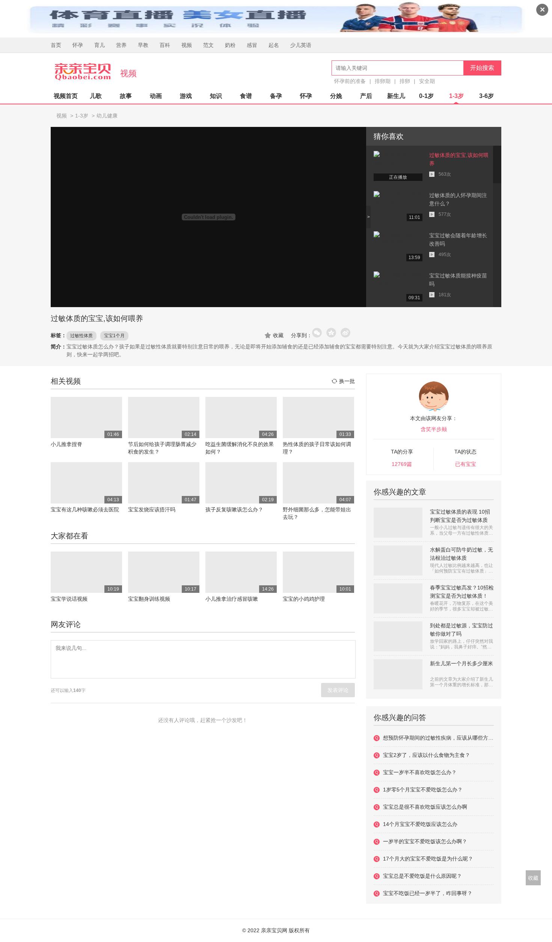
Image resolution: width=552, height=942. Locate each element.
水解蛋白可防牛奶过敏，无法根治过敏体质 (461, 554)
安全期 (427, 81)
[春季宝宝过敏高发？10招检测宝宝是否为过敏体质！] (398, 598)
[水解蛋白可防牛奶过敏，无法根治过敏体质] (398, 561)
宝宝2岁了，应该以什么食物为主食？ (426, 755)
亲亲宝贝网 (83, 71)
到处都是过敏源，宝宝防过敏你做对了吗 (461, 629)
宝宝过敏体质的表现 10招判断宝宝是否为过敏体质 (460, 516)
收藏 (278, 335)
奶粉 (230, 45)
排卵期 (383, 81)
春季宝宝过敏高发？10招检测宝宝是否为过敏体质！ (462, 592)
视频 (186, 45)
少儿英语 (300, 45)
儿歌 (96, 96)
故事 (126, 96)
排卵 (405, 81)
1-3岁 (456, 96)
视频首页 (66, 96)
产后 (366, 96)
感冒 (252, 45)
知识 (216, 96)
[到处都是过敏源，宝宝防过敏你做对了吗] (398, 636)
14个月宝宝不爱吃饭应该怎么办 (420, 824)
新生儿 (396, 96)
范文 (208, 45)
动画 (156, 96)
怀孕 (77, 45)
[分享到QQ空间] (331, 333)
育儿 (99, 45)
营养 (121, 45)
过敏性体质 (81, 335)
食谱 (246, 96)
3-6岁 (486, 96)
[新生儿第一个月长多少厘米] (398, 674)
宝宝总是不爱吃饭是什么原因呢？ (422, 876)
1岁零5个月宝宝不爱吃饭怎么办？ (423, 790)
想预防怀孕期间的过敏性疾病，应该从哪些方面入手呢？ (438, 738)
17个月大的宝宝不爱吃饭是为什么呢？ (428, 859)
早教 (143, 45)
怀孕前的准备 (350, 81)
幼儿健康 (107, 116)
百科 (165, 45)
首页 (56, 45)
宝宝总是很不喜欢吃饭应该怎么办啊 (425, 807)
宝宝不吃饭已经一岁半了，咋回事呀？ (427, 893)
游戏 (186, 96)
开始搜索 (482, 68)
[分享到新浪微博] (346, 333)
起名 (273, 45)
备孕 (276, 96)
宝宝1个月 (114, 335)
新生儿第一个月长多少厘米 (461, 663)
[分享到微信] (317, 333)
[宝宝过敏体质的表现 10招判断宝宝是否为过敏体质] (398, 523)
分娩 (336, 96)
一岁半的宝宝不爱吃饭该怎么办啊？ (425, 841)
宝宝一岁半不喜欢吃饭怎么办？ (420, 772)
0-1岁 (426, 96)
